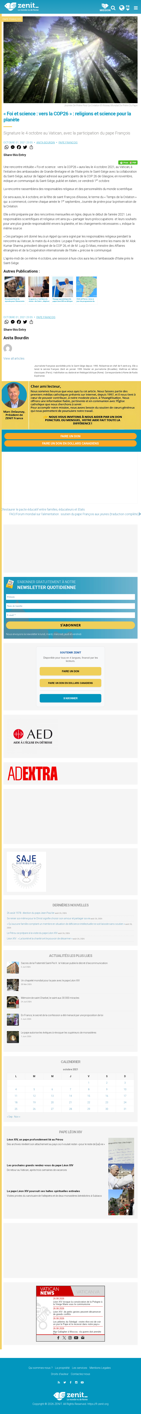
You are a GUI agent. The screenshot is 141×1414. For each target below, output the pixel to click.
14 (70, 1096)
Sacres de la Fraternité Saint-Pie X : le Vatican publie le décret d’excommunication (64, 963)
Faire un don (70, 436)
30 (106, 1109)
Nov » (17, 1116)
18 (16, 1102)
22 (88, 1102)
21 (70, 1102)
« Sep (10, 1116)
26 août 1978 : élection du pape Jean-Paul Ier (31, 913)
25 (16, 1109)
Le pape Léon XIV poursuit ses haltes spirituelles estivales (43, 1191)
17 (125, 1096)
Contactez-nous (80, 1374)
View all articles (13, 358)
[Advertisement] (70, 481)
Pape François (12, 19)
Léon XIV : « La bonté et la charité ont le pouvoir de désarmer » (39, 938)
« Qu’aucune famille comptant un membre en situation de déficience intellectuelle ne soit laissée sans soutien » (66, 924)
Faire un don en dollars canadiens (70, 443)
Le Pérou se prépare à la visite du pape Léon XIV (32, 933)
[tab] (53, 1291)
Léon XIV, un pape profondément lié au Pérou (35, 1139)
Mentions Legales (100, 1367)
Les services (79, 1367)
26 (34, 1109)
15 (88, 1096)
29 (88, 1109)
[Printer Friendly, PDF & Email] (128, 162)
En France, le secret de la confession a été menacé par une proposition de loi (62, 1015)
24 (125, 1102)
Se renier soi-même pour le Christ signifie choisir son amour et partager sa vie (48, 918)
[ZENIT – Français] (39, 7)
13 (52, 1096)
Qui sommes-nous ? (41, 1367)
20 (52, 1102)
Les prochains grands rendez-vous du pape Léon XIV (40, 1165)
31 (125, 1109)
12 (34, 1096)
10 (125, 1089)
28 (70, 1109)
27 (52, 1109)
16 (106, 1096)
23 (106, 1102)
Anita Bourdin (45, 142)
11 (16, 1096)
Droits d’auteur (59, 1374)
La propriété (62, 1367)
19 (34, 1102)
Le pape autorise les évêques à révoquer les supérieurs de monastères (58, 1032)
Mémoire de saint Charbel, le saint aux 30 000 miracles (50, 997)
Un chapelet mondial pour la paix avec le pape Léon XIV (50, 980)
